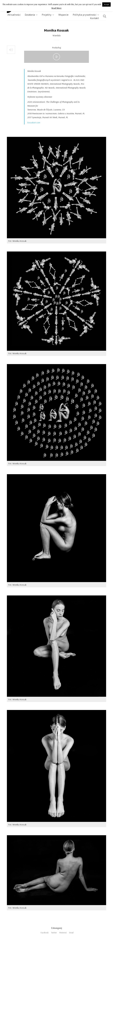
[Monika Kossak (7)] (56, 412)
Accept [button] (106, 4)
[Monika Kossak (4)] (56, 646)
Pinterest (63, 932)
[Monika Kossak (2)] (56, 766)
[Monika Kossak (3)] (56, 528)
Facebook (45, 932)
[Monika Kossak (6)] (56, 301)
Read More (56, 8)
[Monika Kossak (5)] (56, 187)
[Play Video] (56, 56)
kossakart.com (33, 122)
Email (71, 932)
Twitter (54, 932)
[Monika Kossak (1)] (56, 870)
